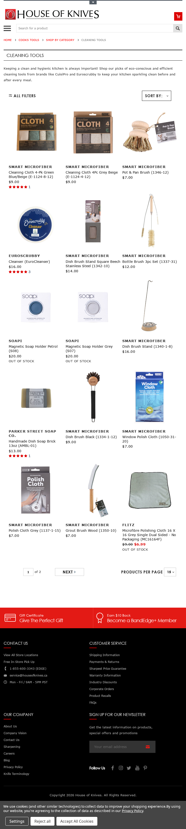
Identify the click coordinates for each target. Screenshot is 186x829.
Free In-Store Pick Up (19, 662)
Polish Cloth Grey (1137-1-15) (35, 530)
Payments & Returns (104, 662)
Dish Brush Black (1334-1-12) (91, 437)
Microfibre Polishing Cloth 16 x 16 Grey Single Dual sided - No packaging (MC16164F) (149, 534)
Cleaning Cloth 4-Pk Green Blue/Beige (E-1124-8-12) (31, 174)
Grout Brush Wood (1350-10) (91, 530)
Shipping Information (104, 655)
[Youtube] (137, 768)
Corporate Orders (101, 689)
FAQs (92, 702)
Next (68, 572)
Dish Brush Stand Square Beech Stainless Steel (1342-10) (93, 263)
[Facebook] (112, 768)
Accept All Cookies (76, 821)
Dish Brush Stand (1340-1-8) (147, 346)
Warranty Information (105, 675)
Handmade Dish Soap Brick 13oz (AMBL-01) (32, 443)
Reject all (42, 821)
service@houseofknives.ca (28, 675)
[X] (129, 768)
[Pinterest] (145, 768)
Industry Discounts (103, 682)
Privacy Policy (132, 810)
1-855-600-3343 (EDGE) (28, 668)
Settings (16, 821)
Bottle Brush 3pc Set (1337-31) (149, 261)
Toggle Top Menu (93, 2)
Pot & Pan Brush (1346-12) (145, 172)
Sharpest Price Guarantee (107, 668)
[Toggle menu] (8, 27)
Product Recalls (100, 696)
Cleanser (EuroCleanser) (29, 261)
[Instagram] (121, 768)
